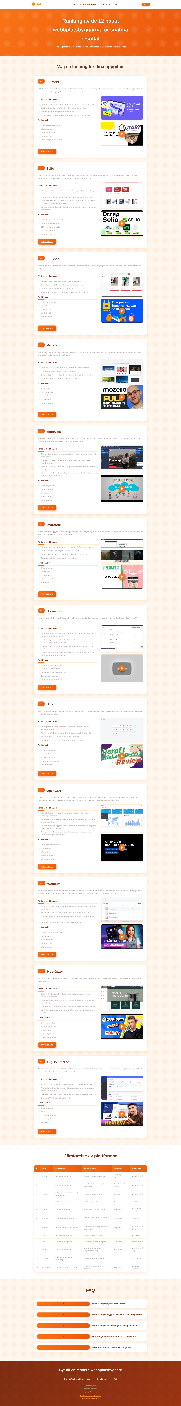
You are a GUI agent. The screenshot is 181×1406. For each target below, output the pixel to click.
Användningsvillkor (95, 1392)
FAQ (116, 4)
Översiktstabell (105, 4)
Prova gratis (47, 151)
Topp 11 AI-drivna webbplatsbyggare (90, 1396)
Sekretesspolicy (84, 1392)
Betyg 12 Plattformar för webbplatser (84, 4)
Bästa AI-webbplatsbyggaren (90, 1398)
